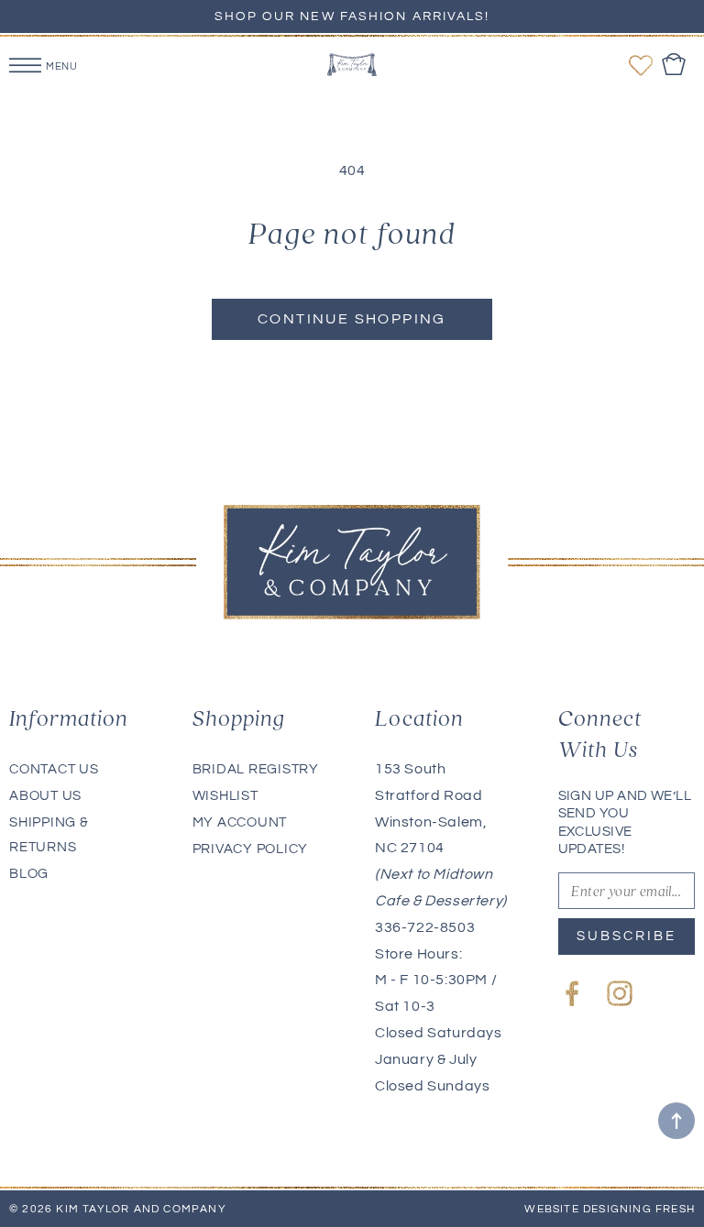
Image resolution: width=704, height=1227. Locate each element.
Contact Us (54, 769)
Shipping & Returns (49, 835)
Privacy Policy (250, 849)
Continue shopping (352, 319)
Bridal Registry (255, 769)
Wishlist (225, 796)
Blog (29, 874)
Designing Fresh (639, 1209)
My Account (240, 822)
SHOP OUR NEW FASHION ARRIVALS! (352, 16)
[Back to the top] (676, 1120)
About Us (45, 796)
